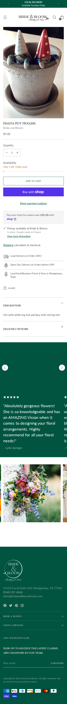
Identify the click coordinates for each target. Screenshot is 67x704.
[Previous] (9, 4)
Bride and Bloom (13, 127)
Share (11, 288)
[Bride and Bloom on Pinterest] (17, 606)
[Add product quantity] (6, 152)
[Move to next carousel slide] (62, 368)
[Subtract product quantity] (17, 152)
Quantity (8, 145)
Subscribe (57, 663)
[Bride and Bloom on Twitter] (11, 606)
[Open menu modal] (5, 17)
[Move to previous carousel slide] (5, 368)
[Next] (58, 4)
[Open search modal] (54, 17)
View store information (19, 236)
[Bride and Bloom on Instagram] (22, 606)
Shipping (8, 245)
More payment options (33, 203)
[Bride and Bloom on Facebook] (5, 606)
